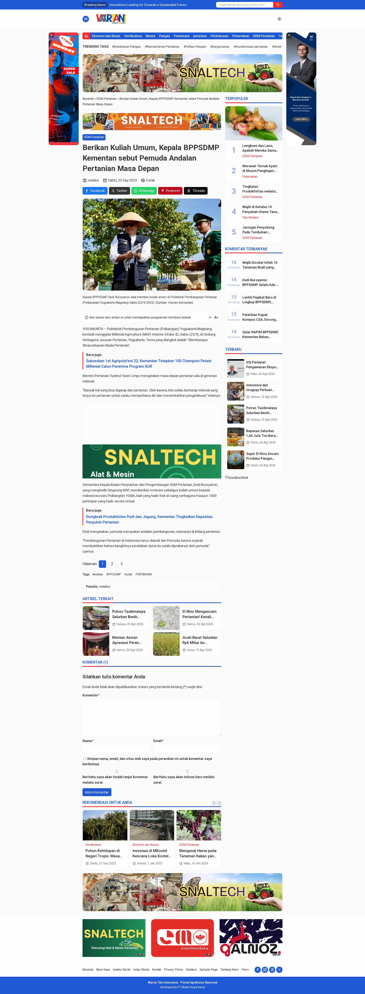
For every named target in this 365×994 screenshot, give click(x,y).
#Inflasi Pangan (195, 46)
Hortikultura (133, 36)
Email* (158, 741)
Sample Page (209, 969)
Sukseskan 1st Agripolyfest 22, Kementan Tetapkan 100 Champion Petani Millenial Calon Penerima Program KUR (148, 364)
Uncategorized (189, 844)
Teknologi (92, 844)
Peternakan (240, 36)
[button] (277, 5)
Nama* (88, 741)
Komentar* (91, 695)
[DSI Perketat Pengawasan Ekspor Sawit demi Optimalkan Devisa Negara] (235, 368)
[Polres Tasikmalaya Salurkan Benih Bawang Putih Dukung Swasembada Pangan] (96, 618)
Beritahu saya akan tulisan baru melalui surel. (184, 779)
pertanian (213, 532)
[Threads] (272, 970)
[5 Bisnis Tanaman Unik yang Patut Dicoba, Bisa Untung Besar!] (152, 825)
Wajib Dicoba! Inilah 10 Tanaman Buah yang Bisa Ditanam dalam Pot (260, 267)
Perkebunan (219, 36)
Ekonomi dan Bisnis (106, 36)
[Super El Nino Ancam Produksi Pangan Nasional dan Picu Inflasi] (235, 459)
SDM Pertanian (264, 36)
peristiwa (200, 36)
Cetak (150, 180)
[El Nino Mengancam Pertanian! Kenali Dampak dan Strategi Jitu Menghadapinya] (166, 618)
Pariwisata (181, 36)
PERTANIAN (144, 574)
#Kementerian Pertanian (162, 46)
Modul (150, 36)
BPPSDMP (113, 574)
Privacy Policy (173, 969)
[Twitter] (279, 970)
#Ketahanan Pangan (126, 46)
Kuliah (128, 574)
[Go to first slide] (219, 803)
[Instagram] (265, 970)
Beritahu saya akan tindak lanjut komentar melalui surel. (115, 779)
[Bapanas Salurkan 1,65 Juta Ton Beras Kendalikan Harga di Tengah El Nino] (235, 437)
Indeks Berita (121, 969)
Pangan (164, 36)
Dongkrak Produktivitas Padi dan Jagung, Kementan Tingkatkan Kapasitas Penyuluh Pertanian (149, 519)
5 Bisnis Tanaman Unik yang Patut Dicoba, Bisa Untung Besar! (152, 856)
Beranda (88, 969)
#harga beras (219, 46)
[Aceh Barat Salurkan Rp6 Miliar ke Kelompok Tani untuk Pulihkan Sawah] (166, 644)
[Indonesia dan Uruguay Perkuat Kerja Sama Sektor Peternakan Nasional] (235, 391)
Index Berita (141, 969)
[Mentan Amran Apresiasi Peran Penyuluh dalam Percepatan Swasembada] (96, 644)
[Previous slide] (214, 803)
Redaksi (191, 969)
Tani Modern (250, 217)
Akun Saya (103, 969)
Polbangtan (169, 329)
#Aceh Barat (281, 46)
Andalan (98, 574)
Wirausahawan (94, 345)
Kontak (156, 969)
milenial (88, 381)
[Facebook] (258, 970)
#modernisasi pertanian (251, 46)
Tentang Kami (230, 969)
